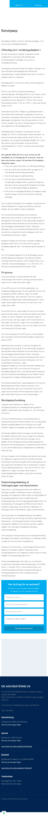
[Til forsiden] (24, 11)
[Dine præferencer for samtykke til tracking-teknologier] (4, 813)
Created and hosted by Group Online (14, 799)
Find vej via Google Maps (11, 725)
